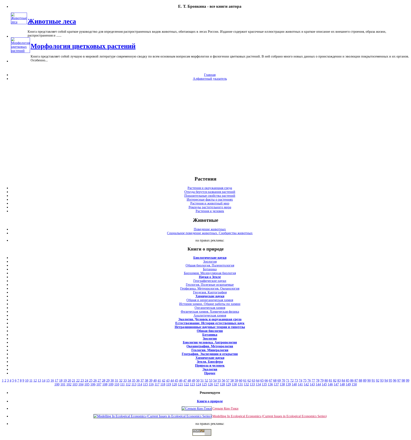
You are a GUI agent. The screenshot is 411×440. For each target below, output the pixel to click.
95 (390, 380)
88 (360, 380)
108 (104, 384)
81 (330, 380)
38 (146, 380)
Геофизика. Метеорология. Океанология (209, 288)
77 (313, 380)
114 (139, 384)
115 (145, 384)
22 (78, 380)
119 (168, 384)
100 (57, 384)
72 (292, 380)
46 (180, 380)
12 (35, 380)
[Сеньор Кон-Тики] (196, 408)
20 (69, 380)
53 (210, 380)
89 (364, 380)
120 (174, 384)
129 (228, 384)
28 (103, 380)
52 (206, 380)
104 (80, 384)
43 (168, 380)
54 (215, 380)
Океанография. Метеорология (209, 346)
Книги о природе (210, 401)
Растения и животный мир (209, 203)
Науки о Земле (210, 277)
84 (343, 380)
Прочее (209, 373)
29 (108, 380)
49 (193, 380)
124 (198, 384)
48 (189, 380)
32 (120, 380)
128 (222, 384)
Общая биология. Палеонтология (210, 265)
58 (232, 380)
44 (172, 380)
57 (227, 380)
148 (342, 384)
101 (63, 384)
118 (162, 384)
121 (180, 384)
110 (116, 384)
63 (253, 380)
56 (223, 380)
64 (257, 380)
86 (352, 380)
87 (356, 380)
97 (399, 380)
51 (202, 380)
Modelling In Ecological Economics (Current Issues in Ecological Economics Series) (269, 416)
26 (95, 380)
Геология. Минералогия (209, 350)
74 (300, 380)
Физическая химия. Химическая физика (210, 311)
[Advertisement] (205, 128)
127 (216, 384)
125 (204, 384)
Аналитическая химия (210, 315)
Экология (209, 369)
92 (377, 380)
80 (326, 380)
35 (133, 380)
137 (276, 384)
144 (318, 384)
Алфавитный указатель (210, 78)
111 (122, 384)
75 (305, 380)
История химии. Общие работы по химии (209, 304)
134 (258, 384)
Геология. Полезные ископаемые (210, 284)
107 (98, 384)
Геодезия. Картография (210, 292)
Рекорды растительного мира (210, 207)
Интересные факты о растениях (210, 199)
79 (322, 380)
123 (192, 384)
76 (309, 380)
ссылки (205, 437)
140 (294, 384)
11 (31, 380)
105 (86, 384)
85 (347, 380)
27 (99, 380)
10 (26, 380)
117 (157, 384)
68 (275, 380)
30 (112, 380)
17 (56, 380)
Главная (210, 75)
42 (163, 380)
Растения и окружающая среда (210, 188)
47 (185, 380)
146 (330, 384)
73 (296, 380)
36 (138, 380)
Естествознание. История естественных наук (209, 323)
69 (279, 380)
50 (198, 380)
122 (186, 384)
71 (287, 380)
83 (339, 380)
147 (336, 384)
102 (68, 384)
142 (306, 384)
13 (39, 380)
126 (210, 384)
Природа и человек (210, 365)
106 (92, 384)
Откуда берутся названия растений (209, 192)
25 (90, 380)
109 (110, 384)
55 (219, 380)
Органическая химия (210, 308)
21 (73, 380)
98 (403, 380)
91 (373, 380)
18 (61, 380)
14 (43, 380)
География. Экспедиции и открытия (210, 354)
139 (288, 384)
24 (86, 380)
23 (82, 380)
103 (74, 384)
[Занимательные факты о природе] (105, 17)
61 (245, 380)
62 (249, 380)
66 (266, 380)
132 (246, 384)
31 (116, 380)
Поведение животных (210, 229)
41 (159, 380)
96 (394, 380)
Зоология (210, 261)
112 (128, 384)
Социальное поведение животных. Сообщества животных (210, 233)
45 (176, 380)
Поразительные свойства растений (209, 195)
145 (324, 384)
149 (348, 384)
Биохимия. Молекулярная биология (210, 273)
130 (234, 384)
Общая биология (210, 331)
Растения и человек (210, 211)
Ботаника (210, 269)
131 (240, 384)
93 (382, 380)
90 (369, 380)
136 (270, 384)
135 (264, 384)
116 (151, 384)
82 (335, 380)
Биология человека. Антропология (210, 342)
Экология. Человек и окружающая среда (209, 319)
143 (312, 384)
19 (65, 380)
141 (300, 384)
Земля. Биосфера (210, 361)
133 (252, 384)
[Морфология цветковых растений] (20, 50)
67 (270, 380)
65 (262, 380)
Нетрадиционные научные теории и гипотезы (210, 327)
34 (129, 380)
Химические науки (209, 296)
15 (48, 380)
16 (52, 380)
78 (317, 380)
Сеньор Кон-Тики (225, 408)
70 (283, 380)
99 (407, 380)
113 (133, 384)
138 (282, 384)
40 (155, 380)
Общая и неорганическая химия (209, 300)
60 (240, 380)
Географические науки (209, 281)
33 (125, 380)
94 (386, 380)
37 (142, 380)
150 (354, 384)
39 (150, 380)
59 (236, 380)
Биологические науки (209, 257)
